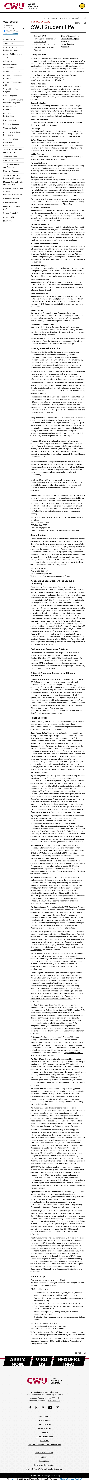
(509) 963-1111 (53, 1398)
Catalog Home (9, 39)
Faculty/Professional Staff (11, 207)
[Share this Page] (78, 23)
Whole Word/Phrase (12, 31)
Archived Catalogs (10, 202)
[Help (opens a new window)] (84, 23)
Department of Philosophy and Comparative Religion (52, 1269)
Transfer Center (40, 841)
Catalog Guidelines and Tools (12, 55)
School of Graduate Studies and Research (12, 176)
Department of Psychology (41, 1161)
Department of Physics (61, 1231)
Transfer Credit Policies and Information (12, 150)
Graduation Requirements (9, 144)
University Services (11, 171)
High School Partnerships (8, 114)
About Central (9, 43)
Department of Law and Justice (43, 812)
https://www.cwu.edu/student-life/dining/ (47, 80)
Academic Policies (10, 139)
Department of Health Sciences (43, 928)
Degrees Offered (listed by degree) (12, 76)
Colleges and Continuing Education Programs (13, 101)
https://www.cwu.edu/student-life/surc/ (54, 576)
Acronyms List (9, 217)
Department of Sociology (73, 769)
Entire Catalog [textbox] (8, 25)
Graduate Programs (11, 198)
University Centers (10, 128)
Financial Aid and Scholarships (10, 66)
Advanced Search (10, 34)
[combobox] (64, 18)
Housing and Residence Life (45, 39)
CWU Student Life (10, 160)
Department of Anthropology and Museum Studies (51, 999)
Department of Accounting (72, 1101)
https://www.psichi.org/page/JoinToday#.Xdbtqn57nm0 (53, 1163)
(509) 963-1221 (54, 1401)
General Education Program (10, 90)
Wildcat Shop (66, 47)
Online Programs (10, 96)
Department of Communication (64, 1031)
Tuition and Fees (10, 156)
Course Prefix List (10, 213)
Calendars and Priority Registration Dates (12, 48)
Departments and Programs (10, 107)
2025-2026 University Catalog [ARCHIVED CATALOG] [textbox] (61, 18)
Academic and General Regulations (12, 133)
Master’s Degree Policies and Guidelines (13, 183)
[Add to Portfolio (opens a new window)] (76, 23)
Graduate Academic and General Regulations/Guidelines (13, 191)
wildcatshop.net (61, 1328)
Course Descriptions (11, 71)
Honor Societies (67, 44)
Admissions (7, 61)
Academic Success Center (44, 44)
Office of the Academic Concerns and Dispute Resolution (70, 38)
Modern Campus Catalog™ (71, 1479)
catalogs (13, 1479)
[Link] (65, 1140)
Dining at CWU (40, 36)
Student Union (40, 42)
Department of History (67, 1082)
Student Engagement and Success (11, 165)
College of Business (77, 871)
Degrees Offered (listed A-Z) (12, 83)
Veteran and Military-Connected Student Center (62, 1185)
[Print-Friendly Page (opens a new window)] (81, 23)
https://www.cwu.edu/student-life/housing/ (61, 530)
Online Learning (9, 120)
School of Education (11, 124)
